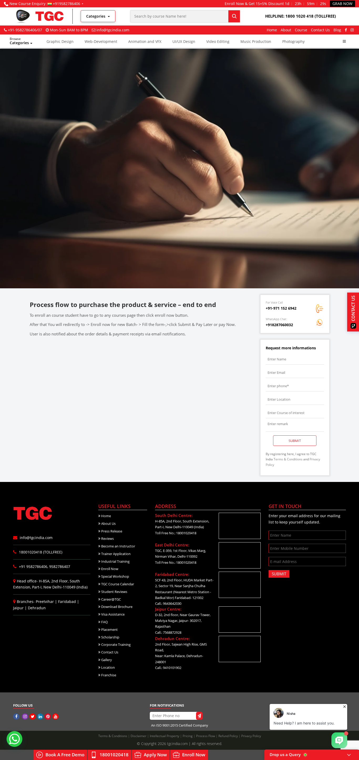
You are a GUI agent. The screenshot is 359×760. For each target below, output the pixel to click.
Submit (295, 440)
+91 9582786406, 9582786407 (44, 566)
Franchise (108, 675)
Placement (109, 629)
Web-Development (101, 41)
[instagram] (352, 29)
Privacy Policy (251, 736)
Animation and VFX (144, 41)
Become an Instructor (117, 546)
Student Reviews (113, 591)
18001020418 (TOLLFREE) (40, 552)
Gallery (106, 659)
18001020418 (114, 755)
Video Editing (217, 41)
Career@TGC (110, 599)
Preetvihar (45, 601)
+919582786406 (66, 3)
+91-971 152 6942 (281, 308)
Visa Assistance (112, 614)
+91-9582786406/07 (25, 29)
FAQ (104, 622)
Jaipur (18, 607)
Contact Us (320, 29)
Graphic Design (60, 41)
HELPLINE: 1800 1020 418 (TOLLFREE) (300, 16)
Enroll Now (109, 568)
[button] (344, 41)
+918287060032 (279, 324)
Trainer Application (115, 553)
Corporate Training (115, 644)
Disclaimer (139, 736)
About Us (108, 523)
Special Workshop (114, 576)
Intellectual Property (165, 736)
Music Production (255, 41)
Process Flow (206, 736)
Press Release (111, 531)
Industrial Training (115, 561)
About (286, 29)
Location (107, 667)
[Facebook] (346, 29)
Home (272, 29)
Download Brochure (116, 606)
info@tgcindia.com (112, 29)
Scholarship (109, 637)
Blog (337, 29)
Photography (293, 41)
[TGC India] (17, 716)
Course (301, 29)
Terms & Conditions (288, 459)
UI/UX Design (183, 41)
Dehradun (37, 607)
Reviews (107, 538)
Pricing (188, 736)
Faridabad (67, 601)
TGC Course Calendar (117, 584)
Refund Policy (228, 736)
